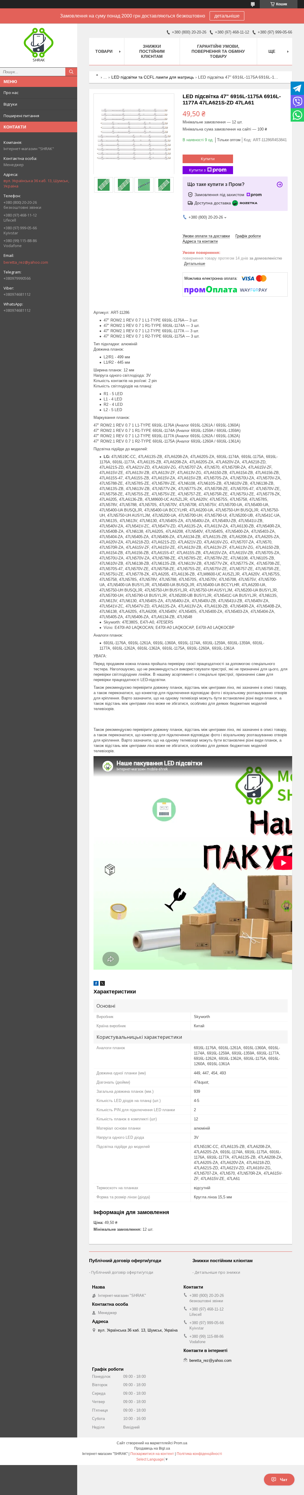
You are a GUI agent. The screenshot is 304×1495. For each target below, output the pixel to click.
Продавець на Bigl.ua (152, 1448)
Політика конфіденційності (199, 1454)
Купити (208, 158)
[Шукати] (71, 71)
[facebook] (96, 984)
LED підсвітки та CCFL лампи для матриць (152, 77)
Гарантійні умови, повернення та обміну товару (218, 51)
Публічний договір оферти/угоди (122, 1272)
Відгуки (10, 104)
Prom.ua (180, 1443)
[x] (102, 984)
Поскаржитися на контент (152, 1454)
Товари (104, 51)
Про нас (11, 92)
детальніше (227, 15)
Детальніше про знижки (217, 1272)
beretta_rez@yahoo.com (26, 262)
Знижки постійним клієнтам (152, 51)
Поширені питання (21, 115)
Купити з (197, 170)
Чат (283, 1479)
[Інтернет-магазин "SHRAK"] (38, 43)
